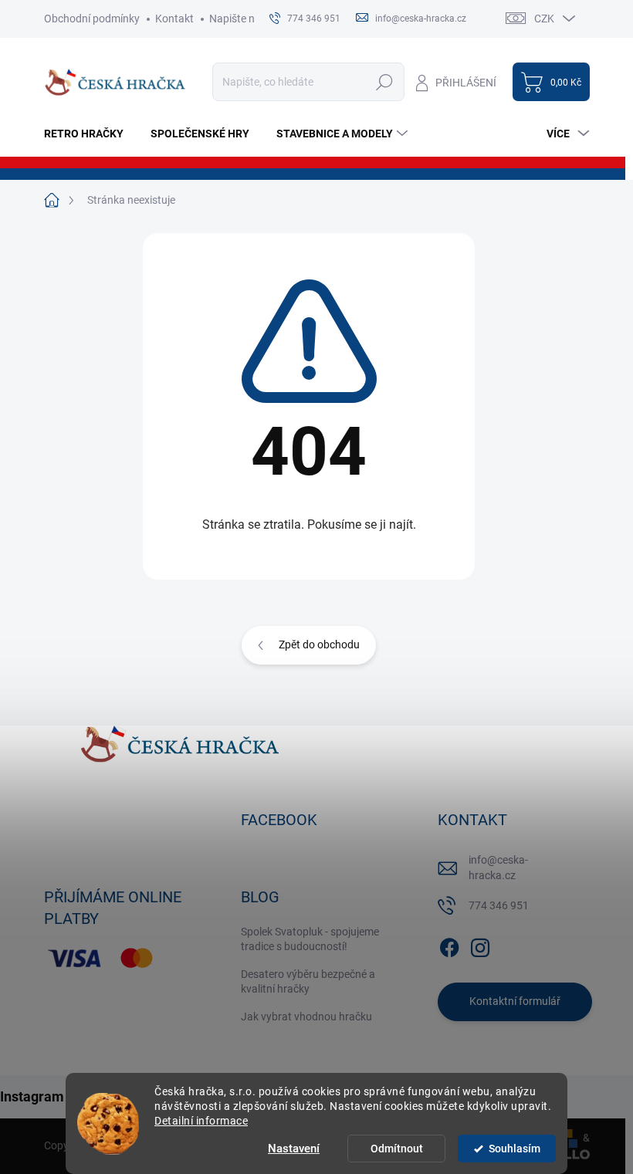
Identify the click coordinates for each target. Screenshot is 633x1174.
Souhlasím (514, 1148)
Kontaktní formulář (514, 1001)
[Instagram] (480, 944)
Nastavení (294, 1148)
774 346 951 (499, 905)
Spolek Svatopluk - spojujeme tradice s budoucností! (310, 939)
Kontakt (174, 18)
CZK (544, 18)
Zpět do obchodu (319, 644)
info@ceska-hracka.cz (498, 867)
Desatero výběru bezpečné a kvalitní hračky (308, 982)
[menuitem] (89, 133)
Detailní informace (201, 1121)
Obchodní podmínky (92, 18)
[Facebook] (449, 944)
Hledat (384, 82)
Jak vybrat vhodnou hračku (306, 1016)
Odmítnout (397, 1148)
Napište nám (239, 18)
